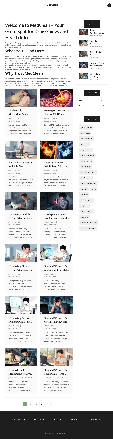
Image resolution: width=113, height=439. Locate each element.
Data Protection (77, 419)
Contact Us (96, 419)
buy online (84, 195)
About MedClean (18, 419)
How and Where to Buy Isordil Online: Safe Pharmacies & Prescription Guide (56, 371)
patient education (86, 211)
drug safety (84, 206)
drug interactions (86, 150)
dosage (93, 189)
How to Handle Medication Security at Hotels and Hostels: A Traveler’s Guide (20, 371)
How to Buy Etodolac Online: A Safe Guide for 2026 (19, 216)
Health (81, 100)
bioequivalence (86, 167)
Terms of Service (39, 419)
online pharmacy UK (87, 155)
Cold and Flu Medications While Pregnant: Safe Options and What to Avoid (20, 112)
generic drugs (85, 133)
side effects (84, 144)
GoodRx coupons (86, 178)
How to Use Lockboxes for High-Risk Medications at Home (20, 164)
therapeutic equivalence (89, 223)
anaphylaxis (85, 217)
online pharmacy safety (88, 183)
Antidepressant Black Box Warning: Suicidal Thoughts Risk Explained (55, 216)
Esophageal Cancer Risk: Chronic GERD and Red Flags (56, 112)
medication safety (87, 139)
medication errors (86, 200)
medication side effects (88, 228)
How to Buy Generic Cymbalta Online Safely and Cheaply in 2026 (20, 320)
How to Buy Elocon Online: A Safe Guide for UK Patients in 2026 (20, 268)
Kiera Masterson (14, 121)
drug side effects (86, 161)
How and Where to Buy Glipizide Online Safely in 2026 (56, 268)
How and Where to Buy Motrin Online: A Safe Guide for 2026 (56, 320)
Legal (81, 106)
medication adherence (88, 172)
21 (52, 404)
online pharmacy (86, 127)
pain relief (84, 189)
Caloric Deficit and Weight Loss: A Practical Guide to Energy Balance (56, 164)
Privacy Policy (58, 419)
